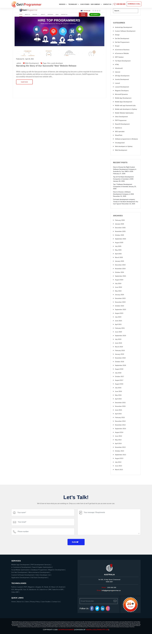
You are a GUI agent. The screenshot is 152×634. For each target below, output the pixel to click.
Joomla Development (122, 79)
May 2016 (118, 395)
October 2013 (119, 451)
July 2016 (118, 387)
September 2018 (120, 365)
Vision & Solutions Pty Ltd (97, 629)
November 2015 (120, 406)
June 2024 (118, 287)
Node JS (47, 587)
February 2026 (120, 220)
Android (62, 587)
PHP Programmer (121, 120)
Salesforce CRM (45, 590)
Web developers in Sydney (123, 146)
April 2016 (118, 399)
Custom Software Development (125, 31)
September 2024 (120, 276)
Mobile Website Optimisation (124, 113)
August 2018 (119, 369)
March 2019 (119, 347)
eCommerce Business (122, 49)
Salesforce (118, 128)
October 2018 (119, 361)
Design (117, 35)
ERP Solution (119, 57)
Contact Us (107, 4)
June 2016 (118, 391)
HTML (117, 64)
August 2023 (119, 313)
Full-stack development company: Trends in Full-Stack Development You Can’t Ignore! (125, 202)
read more (24, 82)
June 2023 (118, 320)
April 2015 (118, 414)
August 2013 (119, 458)
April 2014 (118, 443)
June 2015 (118, 410)
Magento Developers (122, 90)
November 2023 (120, 302)
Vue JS (25, 590)
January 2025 (119, 261)
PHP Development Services (40, 565)
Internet (117, 72)
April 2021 (118, 324)
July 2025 (118, 246)
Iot (49, 575)
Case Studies (84, 4)
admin (19, 63)
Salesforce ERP (57, 590)
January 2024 (119, 294)
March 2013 (119, 469)
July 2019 (118, 339)
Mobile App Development (123, 98)
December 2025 (120, 227)
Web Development (32, 63)
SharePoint (118, 135)
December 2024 (120, 265)
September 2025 (120, 239)
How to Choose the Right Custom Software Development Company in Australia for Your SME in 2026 (124, 169)
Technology (72, 4)
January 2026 (119, 224)
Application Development (20, 578)
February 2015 (120, 417)
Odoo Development (121, 116)
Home (13, 602)
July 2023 (118, 317)
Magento (31, 587)
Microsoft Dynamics (121, 94)
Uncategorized (119, 142)
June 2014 (118, 436)
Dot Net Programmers (122, 42)
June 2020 (118, 332)
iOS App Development (122, 75)
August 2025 (119, 242)
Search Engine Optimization (42, 567)
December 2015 (120, 402)
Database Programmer (39, 570)
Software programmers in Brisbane (126, 139)
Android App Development (123, 27)
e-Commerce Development (21, 567)
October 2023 (119, 306)
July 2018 (118, 373)
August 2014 (119, 432)
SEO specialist (119, 131)
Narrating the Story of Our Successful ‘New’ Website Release (46, 66)
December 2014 (120, 421)
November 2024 (120, 268)
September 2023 (120, 309)
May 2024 (118, 291)
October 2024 (119, 272)
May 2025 (118, 250)
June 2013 (118, 466)
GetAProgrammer (66, 629)
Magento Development (56, 570)
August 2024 (119, 280)
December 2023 (120, 298)
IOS (12, 590)
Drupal (117, 46)
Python (13, 587)
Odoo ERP (15, 592)
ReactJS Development (122, 124)
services (62, 4)
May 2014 (118, 440)
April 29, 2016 (29, 59)
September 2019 (120, 335)
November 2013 (120, 447)
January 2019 (119, 354)
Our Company (95, 4)
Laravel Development (122, 87)
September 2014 (120, 428)
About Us (20, 602)
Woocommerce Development (39, 572)
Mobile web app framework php (125, 105)
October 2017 (119, 376)
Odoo (27, 602)
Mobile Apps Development (123, 102)
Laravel (117, 83)
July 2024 (118, 283)
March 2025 (119, 257)
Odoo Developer (41, 575)
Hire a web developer (55, 63)
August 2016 (119, 384)
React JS (55, 587)
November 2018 (120, 358)
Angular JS (39, 587)
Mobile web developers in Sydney (126, 109)
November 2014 (120, 425)
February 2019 (120, 350)
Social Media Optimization (20, 570)
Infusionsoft (119, 68)
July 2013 (118, 462)
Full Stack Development (122, 61)
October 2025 (119, 235)
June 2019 (118, 343)
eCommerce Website (122, 53)
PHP (25, 587)
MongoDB (18, 590)
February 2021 (120, 328)
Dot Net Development (122, 38)
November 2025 (120, 231)
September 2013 (120, 454)
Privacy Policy (35, 602)
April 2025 (118, 254)
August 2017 (119, 380)
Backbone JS (33, 590)
